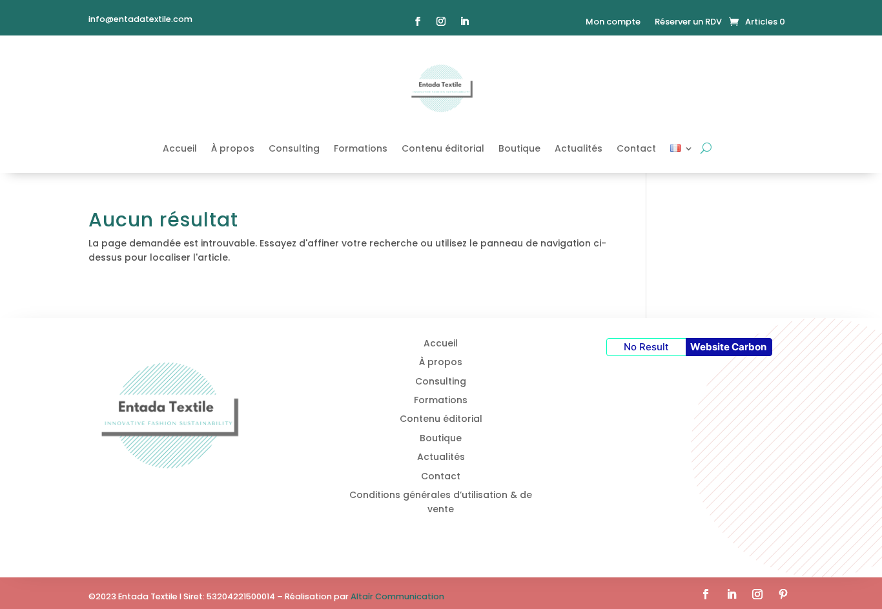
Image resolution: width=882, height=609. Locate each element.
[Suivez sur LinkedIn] (464, 21)
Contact (636, 148)
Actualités (578, 148)
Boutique (519, 148)
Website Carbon (728, 347)
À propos (232, 148)
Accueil (180, 148)
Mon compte (613, 22)
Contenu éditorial (443, 148)
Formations (360, 148)
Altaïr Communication (397, 596)
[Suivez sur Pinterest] (783, 594)
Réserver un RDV (688, 22)
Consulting (294, 148)
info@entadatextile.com (140, 19)
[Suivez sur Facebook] (418, 21)
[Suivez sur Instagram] (441, 21)
